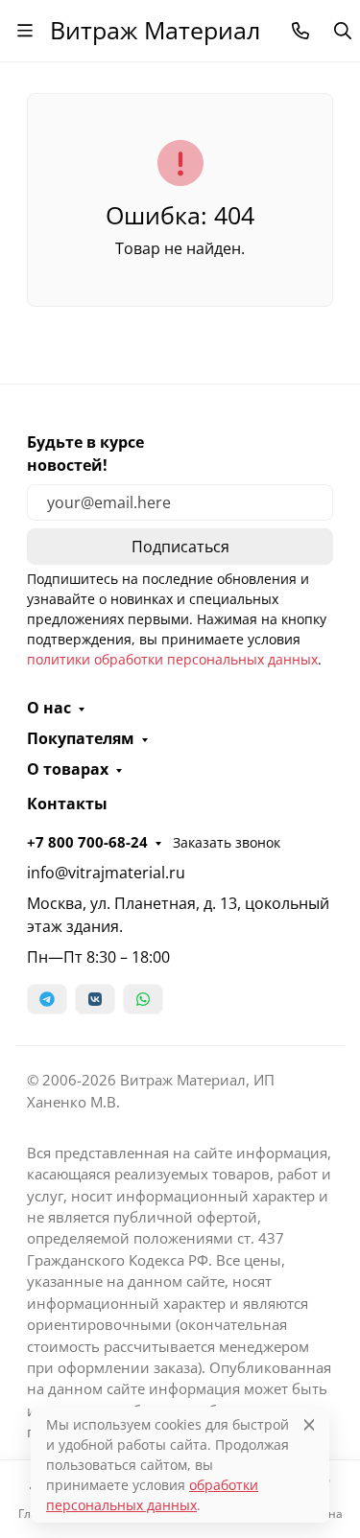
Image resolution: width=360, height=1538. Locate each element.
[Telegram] (47, 999)
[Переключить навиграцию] (25, 30)
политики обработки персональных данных (172, 659)
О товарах (67, 769)
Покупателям (80, 738)
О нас (49, 707)
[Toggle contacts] (300, 30)
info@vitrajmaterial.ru (106, 872)
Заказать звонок (226, 842)
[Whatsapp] (143, 999)
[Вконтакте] (95, 999)
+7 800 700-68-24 (87, 841)
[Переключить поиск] (342, 30)
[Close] (309, 1424)
